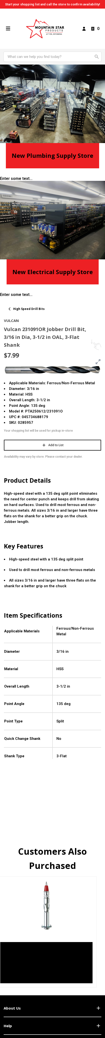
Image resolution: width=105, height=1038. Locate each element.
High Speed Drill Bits (29, 309)
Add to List (55, 445)
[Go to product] (46, 905)
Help (8, 1025)
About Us (12, 1008)
